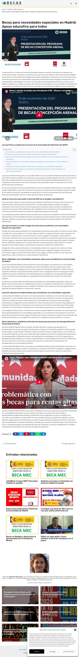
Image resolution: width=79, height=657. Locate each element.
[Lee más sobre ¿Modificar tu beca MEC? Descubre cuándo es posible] (22, 469)
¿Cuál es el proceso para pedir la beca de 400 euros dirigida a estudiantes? (31, 154)
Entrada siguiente (69, 443)
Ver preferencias (68, 651)
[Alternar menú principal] (71, 3)
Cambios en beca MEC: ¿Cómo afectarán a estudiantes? (54, 593)
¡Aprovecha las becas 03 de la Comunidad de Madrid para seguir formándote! (18, 631)
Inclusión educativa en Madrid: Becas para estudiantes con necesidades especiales (34, 166)
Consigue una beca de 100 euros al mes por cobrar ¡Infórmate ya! (57, 510)
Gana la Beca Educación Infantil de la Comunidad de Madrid (22, 510)
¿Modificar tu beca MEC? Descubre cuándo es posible (22, 482)
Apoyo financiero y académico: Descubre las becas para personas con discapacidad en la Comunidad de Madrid (36, 170)
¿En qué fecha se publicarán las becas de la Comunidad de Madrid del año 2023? (33, 152)
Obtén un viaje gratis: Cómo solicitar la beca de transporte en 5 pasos (57, 538)
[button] (75, 630)
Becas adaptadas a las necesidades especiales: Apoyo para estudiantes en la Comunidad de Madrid (37, 163)
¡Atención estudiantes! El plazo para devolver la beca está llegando (19, 613)
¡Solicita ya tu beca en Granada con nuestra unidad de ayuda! (57, 482)
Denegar (52, 651)
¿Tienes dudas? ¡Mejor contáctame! (39, 583)
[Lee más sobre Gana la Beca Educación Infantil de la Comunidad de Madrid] (22, 497)
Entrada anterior (9, 443)
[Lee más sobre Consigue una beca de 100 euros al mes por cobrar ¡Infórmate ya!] (57, 497)
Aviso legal (22, 649)
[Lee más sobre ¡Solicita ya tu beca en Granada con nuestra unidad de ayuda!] (57, 469)
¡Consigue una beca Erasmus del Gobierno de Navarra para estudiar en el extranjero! (19, 594)
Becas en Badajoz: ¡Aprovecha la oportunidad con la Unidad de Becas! (21, 538)
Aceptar (36, 651)
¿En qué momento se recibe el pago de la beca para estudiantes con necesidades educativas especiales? (37, 158)
